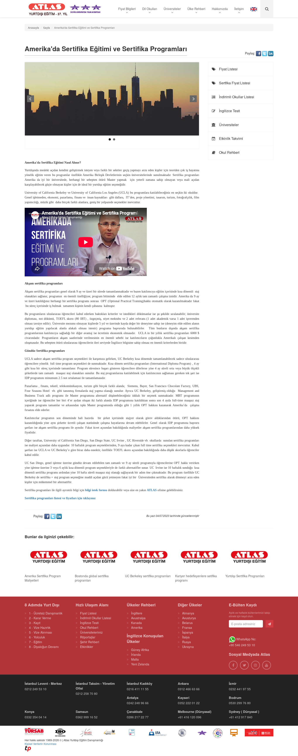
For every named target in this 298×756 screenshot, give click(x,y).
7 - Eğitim (35, 642)
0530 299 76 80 (240, 703)
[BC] (259, 732)
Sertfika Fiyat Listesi (234, 82)
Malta (135, 659)
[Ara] (266, 8)
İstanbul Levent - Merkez (43, 683)
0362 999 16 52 (87, 717)
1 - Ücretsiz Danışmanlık (45, 613)
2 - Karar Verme (40, 618)
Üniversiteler (172, 9)
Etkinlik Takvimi (230, 138)
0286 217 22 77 (138, 717)
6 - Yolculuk (37, 637)
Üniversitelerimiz (91, 632)
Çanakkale (134, 711)
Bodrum (235, 697)
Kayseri (183, 697)
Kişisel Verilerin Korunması (41, 744)
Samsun (82, 711)
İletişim (239, 9)
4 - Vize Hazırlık (39, 627)
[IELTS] (233, 732)
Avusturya (189, 618)
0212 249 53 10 (35, 689)
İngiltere (136, 613)
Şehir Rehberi (89, 642)
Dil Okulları (149, 9)
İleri (193, 98)
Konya (29, 711)
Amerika (136, 627)
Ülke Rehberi (196, 9)
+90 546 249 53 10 (242, 645)
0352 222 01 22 (189, 703)
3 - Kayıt (34, 623)
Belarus (187, 623)
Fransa (187, 627)
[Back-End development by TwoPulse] (28, 748)
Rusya (186, 642)
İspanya (187, 632)
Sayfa (46, 27)
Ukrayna (188, 646)
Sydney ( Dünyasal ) (244, 711)
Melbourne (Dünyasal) (194, 711)
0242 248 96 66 (138, 703)
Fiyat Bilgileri (127, 9)
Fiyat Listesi (228, 68)
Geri (30, 98)
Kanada (136, 623)
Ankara (183, 683)
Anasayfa (33, 27)
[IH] (217, 732)
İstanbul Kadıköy (139, 683)
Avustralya (138, 618)
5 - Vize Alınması (40, 632)
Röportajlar (87, 637)
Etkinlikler (86, 646)
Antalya (132, 697)
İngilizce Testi (229, 110)
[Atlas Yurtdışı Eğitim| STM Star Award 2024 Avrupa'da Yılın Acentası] (202, 732)
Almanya (188, 613)
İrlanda (136, 654)
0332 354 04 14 (35, 717)
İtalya (186, 637)
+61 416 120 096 (189, 717)
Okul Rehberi (229, 152)
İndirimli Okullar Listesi (236, 96)
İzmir (232, 683)
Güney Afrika (140, 650)
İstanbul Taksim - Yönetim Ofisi (95, 685)
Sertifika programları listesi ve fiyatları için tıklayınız (60, 498)
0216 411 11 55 (138, 689)
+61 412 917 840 (240, 717)
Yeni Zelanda (140, 664)
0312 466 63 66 (189, 689)
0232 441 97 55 (240, 689)
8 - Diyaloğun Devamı (44, 646)
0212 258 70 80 (87, 693)
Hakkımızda (220, 9)
